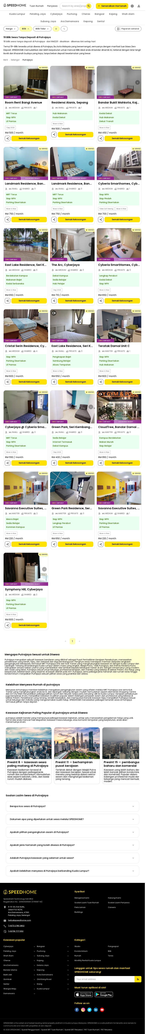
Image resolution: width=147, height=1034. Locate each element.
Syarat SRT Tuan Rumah (52, 1029)
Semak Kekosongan (29, 138)
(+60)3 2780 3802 (16, 925)
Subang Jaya (48, 21)
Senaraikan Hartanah (113, 6)
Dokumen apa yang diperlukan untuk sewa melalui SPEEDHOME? (47, 819)
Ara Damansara (70, 21)
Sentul (101, 21)
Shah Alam (128, 14)
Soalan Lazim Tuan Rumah (87, 902)
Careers (112, 907)
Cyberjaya (56, 14)
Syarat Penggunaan (30, 1029)
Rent (5, 59)
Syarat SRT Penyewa (73, 1029)
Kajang (113, 14)
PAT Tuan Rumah (91, 1029)
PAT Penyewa (106, 1029)
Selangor (15, 59)
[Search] (88, 6)
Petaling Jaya (38, 14)
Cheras (86, 14)
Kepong (88, 21)
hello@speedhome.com (19, 920)
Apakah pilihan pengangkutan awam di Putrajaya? (39, 832)
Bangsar (100, 14)
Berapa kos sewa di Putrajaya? (28, 806)
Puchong (72, 14)
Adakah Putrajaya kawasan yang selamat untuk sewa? (42, 858)
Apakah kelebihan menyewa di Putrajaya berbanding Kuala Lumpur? (49, 871)
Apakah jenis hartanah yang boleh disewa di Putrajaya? (42, 845)
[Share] (7, 138)
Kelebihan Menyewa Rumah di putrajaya (33, 684)
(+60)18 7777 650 (15, 931)
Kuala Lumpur (17, 14)
